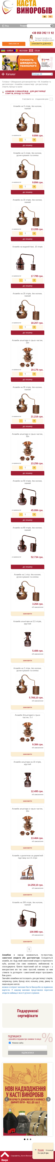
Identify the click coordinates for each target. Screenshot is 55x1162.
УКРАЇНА (10, 50)
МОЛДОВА (23, 50)
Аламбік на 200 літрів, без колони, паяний (27, 903)
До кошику (27, 145)
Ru (50, 17)
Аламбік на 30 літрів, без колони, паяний (27, 388)
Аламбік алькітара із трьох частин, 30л (27, 435)
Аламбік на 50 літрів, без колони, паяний (27, 482)
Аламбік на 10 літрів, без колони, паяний (27, 201)
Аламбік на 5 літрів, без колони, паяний (27, 107)
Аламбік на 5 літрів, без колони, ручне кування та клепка (27, 154)
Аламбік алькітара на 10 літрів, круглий (27, 763)
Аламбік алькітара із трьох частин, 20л (27, 341)
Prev (6, 1099)
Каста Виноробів (28, 1156)
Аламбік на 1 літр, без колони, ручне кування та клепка (27, 575)
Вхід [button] (7, 26)
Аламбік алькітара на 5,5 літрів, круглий (27, 622)
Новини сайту (17, 1043)
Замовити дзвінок (41, 44)
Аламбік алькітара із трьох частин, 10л (27, 810)
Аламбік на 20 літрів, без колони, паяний (27, 294)
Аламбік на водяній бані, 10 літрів (27, 247)
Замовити (27, 613)
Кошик (41, 1150)
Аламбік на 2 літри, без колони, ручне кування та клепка (27, 669)
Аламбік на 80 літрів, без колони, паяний (27, 529)
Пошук (23, 26)
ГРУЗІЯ (37, 50)
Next (48, 1099)
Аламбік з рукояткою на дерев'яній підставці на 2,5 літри (27, 856)
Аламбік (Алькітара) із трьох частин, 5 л (27, 716)
